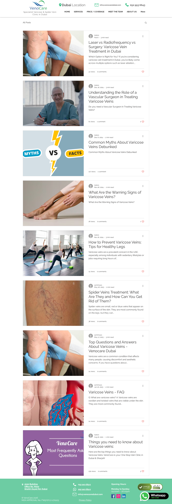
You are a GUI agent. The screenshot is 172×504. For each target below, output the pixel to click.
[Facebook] (113, 496)
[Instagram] (118, 496)
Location (73, 5)
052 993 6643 (137, 5)
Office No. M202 (31, 486)
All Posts (27, 22)
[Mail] (96, 5)
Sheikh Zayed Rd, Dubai (35, 489)
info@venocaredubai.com (110, 5)
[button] (145, 22)
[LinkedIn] (124, 496)
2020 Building (31, 484)
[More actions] (143, 36)
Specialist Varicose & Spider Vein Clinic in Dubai (39, 13)
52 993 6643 (85, 484)
